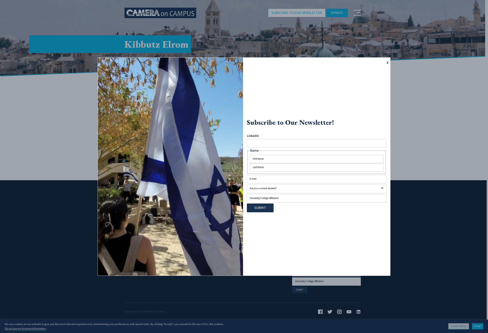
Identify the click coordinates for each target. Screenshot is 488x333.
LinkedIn (253, 136)
